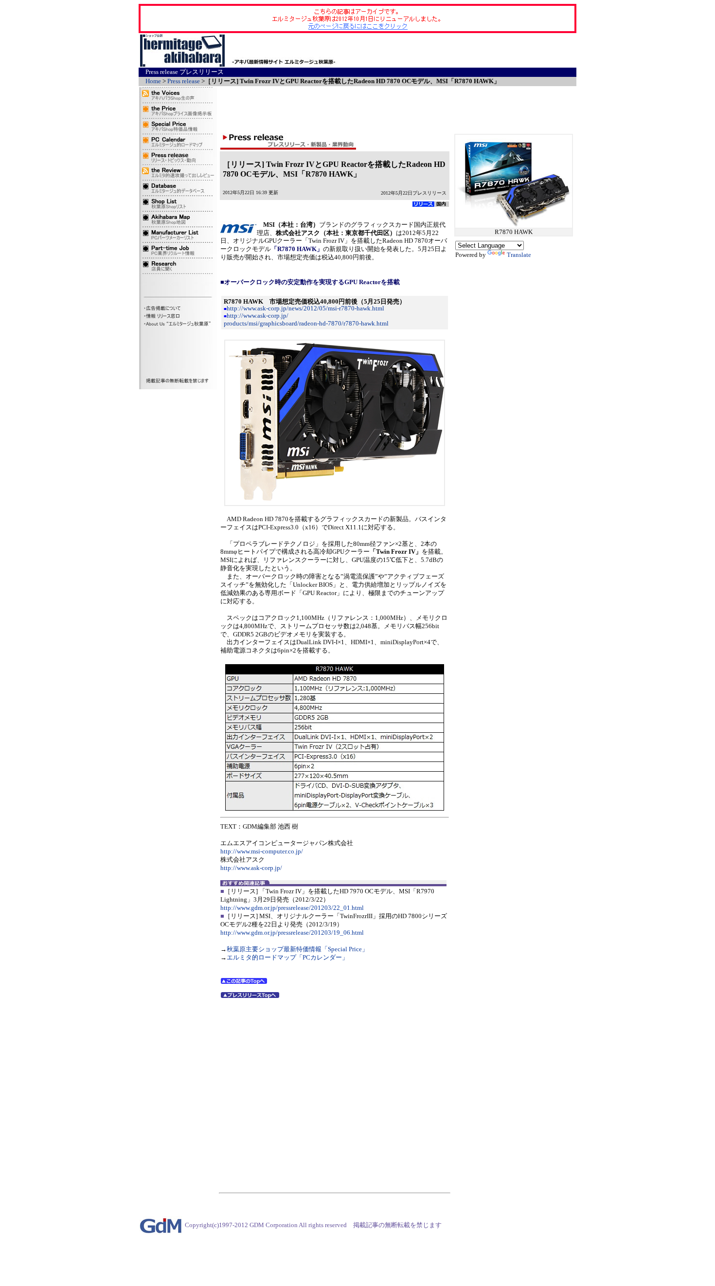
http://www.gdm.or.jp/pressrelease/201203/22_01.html (292, 907)
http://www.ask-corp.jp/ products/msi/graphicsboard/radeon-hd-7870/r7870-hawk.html (306, 319)
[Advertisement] (460, 50)
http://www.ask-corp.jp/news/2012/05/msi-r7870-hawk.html (305, 308)
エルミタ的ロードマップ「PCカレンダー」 (287, 957)
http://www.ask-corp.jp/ (251, 867)
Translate (519, 254)
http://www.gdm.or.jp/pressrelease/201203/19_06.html (292, 932)
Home (153, 81)
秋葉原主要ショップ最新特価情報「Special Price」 (297, 949)
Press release (183, 81)
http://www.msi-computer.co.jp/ (261, 851)
